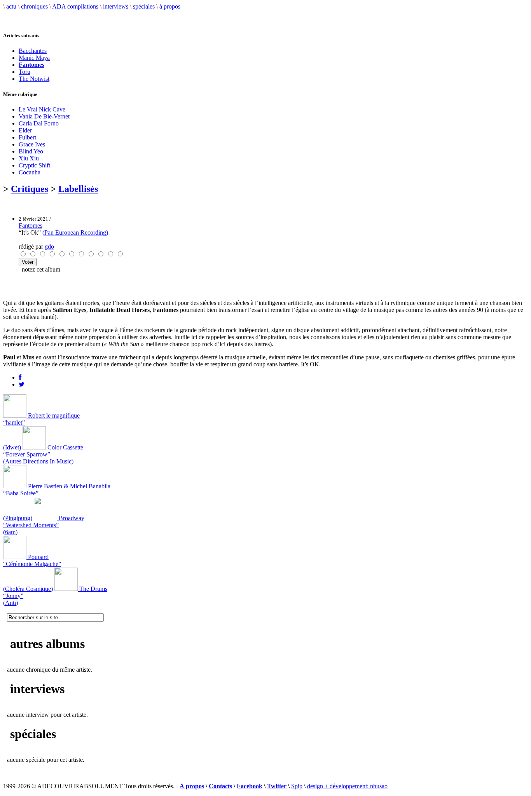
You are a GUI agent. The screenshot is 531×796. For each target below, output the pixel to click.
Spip (296, 786)
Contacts (220, 786)
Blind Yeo (31, 151)
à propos (169, 6)
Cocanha (29, 172)
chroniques (34, 6)
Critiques (29, 189)
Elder (25, 130)
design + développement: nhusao (347, 786)
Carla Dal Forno (39, 123)
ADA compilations (75, 6)
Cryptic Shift (34, 165)
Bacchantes (33, 50)
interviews (115, 6)
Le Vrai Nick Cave (42, 109)
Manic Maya (34, 57)
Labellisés (78, 189)
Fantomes (30, 225)
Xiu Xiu (29, 158)
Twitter (276, 786)
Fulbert (27, 137)
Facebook (249, 786)
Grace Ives (32, 144)
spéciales (144, 6)
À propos (192, 786)
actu (11, 6)
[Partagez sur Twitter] (21, 384)
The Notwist (34, 78)
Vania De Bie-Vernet (44, 116)
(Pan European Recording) (75, 232)
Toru (24, 71)
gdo (49, 246)
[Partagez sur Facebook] (20, 377)
